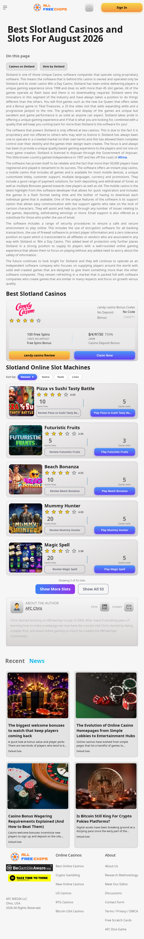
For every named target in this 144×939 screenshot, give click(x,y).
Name (46, 377)
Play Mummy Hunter (114, 530)
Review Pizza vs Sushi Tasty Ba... (58, 413)
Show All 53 (93, 589)
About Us (111, 866)
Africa (122, 157)
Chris (94, 606)
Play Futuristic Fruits (114, 452)
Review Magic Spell (64, 569)
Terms (109, 911)
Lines (75, 377)
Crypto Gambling (68, 875)
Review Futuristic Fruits (65, 452)
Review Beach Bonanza (65, 491)
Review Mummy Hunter (65, 530)
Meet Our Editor (116, 884)
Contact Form (114, 902)
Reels (60, 377)
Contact (117, 606)
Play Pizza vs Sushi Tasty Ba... (113, 413)
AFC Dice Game (115, 929)
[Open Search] (89, 7)
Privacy (121, 911)
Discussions (113, 893)
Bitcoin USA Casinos (70, 911)
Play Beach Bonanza (115, 491)
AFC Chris (34, 608)
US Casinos (63, 893)
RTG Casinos (64, 902)
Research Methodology (121, 875)
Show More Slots (55, 589)
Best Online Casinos (70, 866)
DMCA (133, 911)
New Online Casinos (70, 884)
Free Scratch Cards (118, 920)
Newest (27, 377)
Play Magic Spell (114, 569)
